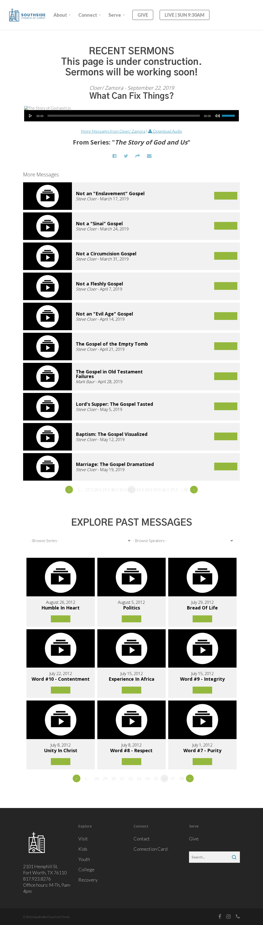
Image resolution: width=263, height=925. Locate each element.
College (86, 869)
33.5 (140, 489)
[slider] (229, 114)
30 (113, 778)
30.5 (114, 489)
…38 (184, 489)
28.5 (97, 489)
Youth (84, 859)
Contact (142, 838)
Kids (82, 849)
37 (173, 778)
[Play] (30, 115)
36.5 (165, 489)
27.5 (89, 489)
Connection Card (150, 849)
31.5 (123, 489)
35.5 (157, 489)
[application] (131, 115)
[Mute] (217, 115)
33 (139, 778)
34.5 (148, 489)
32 (130, 778)
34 (147, 778)
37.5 (174, 489)
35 (156, 778)
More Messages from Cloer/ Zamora (113, 131)
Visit (83, 838)
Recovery (88, 880)
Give (194, 838)
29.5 (106, 489)
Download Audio (167, 131)
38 (181, 778)
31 (122, 778)
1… (79, 489)
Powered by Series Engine (221, 504)
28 (96, 778)
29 (105, 778)
